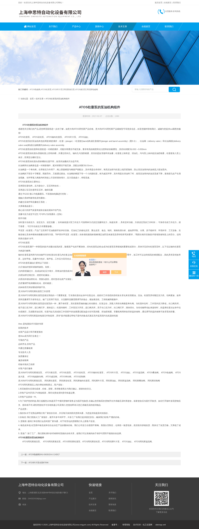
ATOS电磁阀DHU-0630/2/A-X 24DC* (44, 454)
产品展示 (92, 498)
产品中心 (76, 26)
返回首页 (158, 2)
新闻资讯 (112, 498)
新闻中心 (99, 26)
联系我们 (177, 2)
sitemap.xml (160, 525)
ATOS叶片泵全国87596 (38, 462)
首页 (32, 99)
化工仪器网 (147, 525)
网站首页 (31, 26)
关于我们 (53, 26)
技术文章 (122, 26)
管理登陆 (126, 525)
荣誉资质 (112, 504)
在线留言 (168, 2)
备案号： (115, 525)
